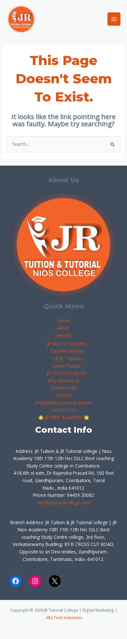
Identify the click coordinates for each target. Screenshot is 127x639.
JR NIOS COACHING (67, 344)
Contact (63, 395)
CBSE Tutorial (67, 358)
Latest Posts (63, 410)
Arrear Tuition (66, 366)
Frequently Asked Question (64, 403)
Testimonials (63, 388)
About (63, 328)
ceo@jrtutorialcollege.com (64, 502)
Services (63, 335)
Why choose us (63, 380)
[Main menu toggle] (114, 19)
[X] (55, 581)
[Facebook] (15, 581)
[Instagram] (35, 581)
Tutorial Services (67, 351)
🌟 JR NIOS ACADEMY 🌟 (63, 417)
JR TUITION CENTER (67, 373)
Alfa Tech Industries (64, 617)
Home (63, 321)
